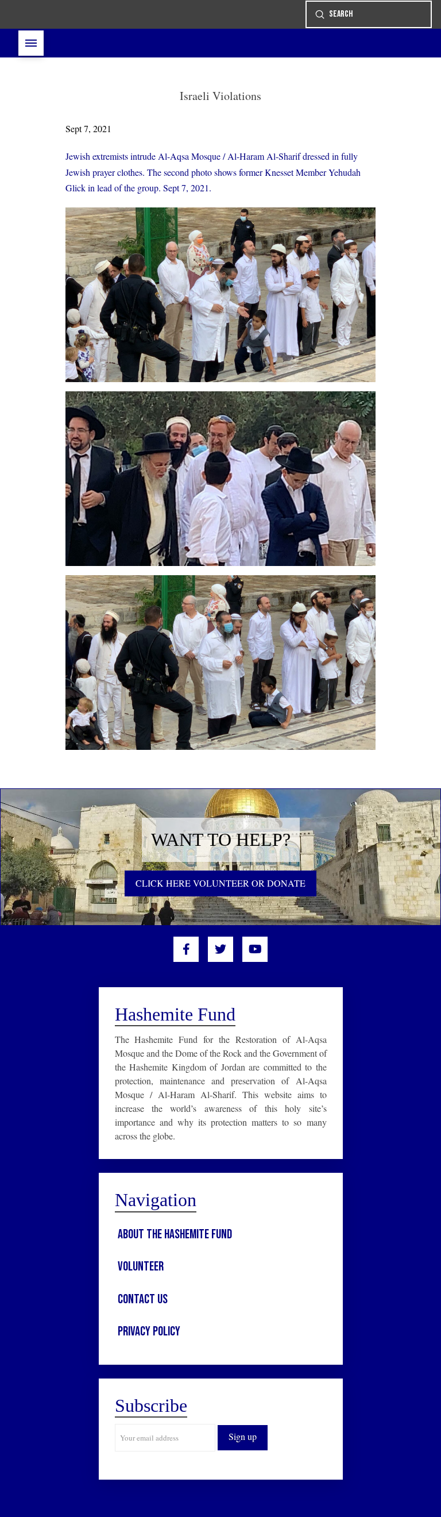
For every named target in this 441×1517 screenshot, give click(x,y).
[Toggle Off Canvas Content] (31, 43)
